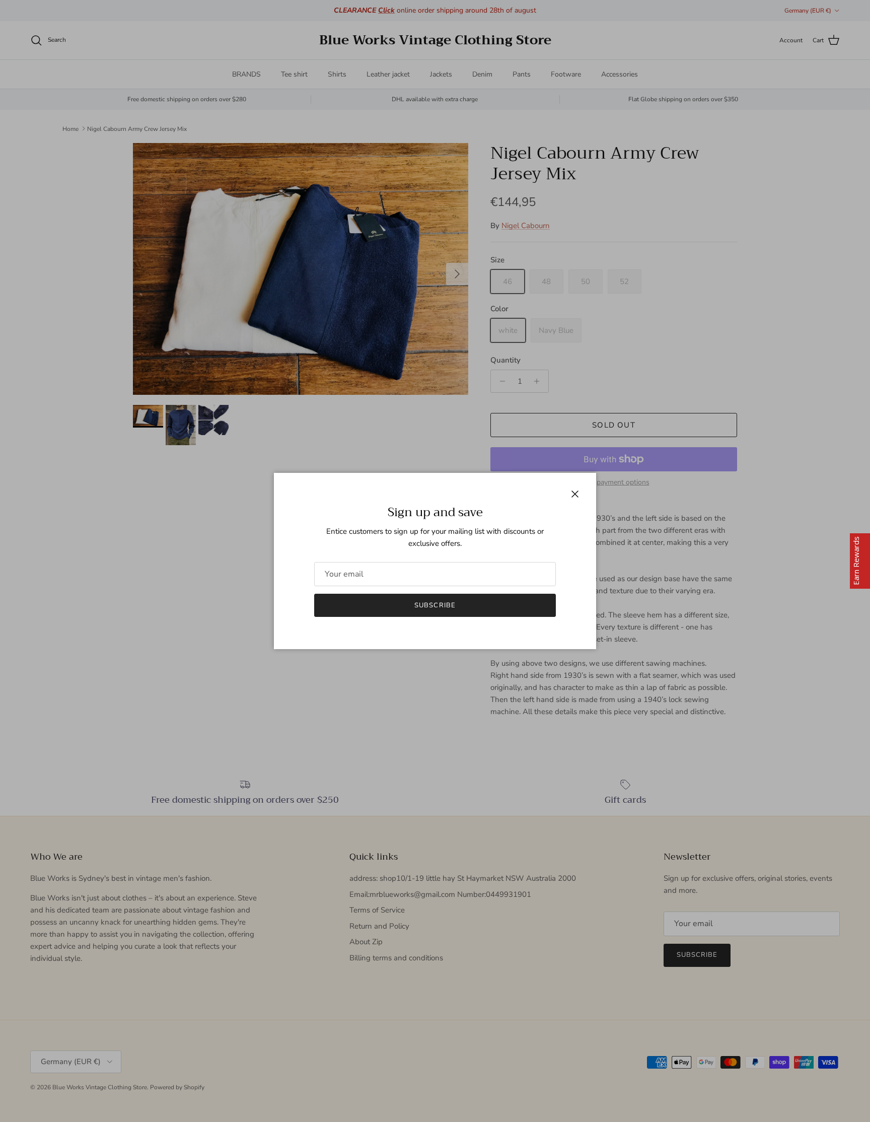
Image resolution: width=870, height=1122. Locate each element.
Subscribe (434, 605)
